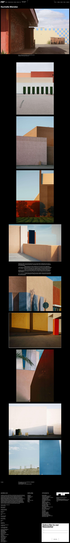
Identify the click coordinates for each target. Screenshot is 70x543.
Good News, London (45, 504)
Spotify (29, 498)
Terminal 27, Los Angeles (46, 496)
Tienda (64, 2)
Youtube (29, 498)
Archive (29, 499)
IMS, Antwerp (44, 507)
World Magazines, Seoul (45, 514)
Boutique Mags (44, 495)
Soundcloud (29, 497)
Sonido (61, 2)
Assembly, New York (45, 498)
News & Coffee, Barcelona (46, 508)
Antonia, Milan (44, 510)
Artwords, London (44, 503)
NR (1, 521)
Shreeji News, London (45, 506)
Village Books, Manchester (46, 502)
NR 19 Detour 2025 (30, 500)
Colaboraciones (10, 2)
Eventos (15, 2)
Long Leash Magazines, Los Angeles (47, 497)
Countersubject (3, 516)
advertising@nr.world (4, 527)
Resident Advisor (30, 496)
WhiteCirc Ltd (3, 523)
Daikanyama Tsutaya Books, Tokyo (47, 515)
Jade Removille (3, 505)
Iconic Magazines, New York (46, 500)
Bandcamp (29, 495)
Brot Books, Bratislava (45, 512)
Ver (20, 2)
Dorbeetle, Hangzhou (45, 513)
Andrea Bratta (3, 507)
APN (1, 514)
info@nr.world (3, 525)
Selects (18, 2)
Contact (29, 501)
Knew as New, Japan (45, 516)
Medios (58, 2)
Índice (6, 2)
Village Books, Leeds (45, 501)
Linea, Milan (44, 511)
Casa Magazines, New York (46, 499)
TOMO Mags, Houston (45, 498)
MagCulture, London (45, 505)
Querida (2, 512)
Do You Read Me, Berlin (45, 509)
